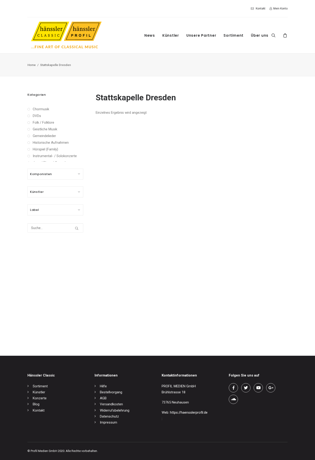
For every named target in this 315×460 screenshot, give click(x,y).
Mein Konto (280, 8)
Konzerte (40, 398)
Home (31, 65)
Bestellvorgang (111, 392)
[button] (276, 35)
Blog (36, 404)
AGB (103, 398)
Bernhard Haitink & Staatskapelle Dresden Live (130, 330)
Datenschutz (109, 416)
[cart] (284, 35)
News (149, 35)
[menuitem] (259, 8)
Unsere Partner (201, 35)
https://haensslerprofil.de (189, 412)
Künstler (170, 35)
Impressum (108, 422)
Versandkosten (111, 404)
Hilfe (103, 386)
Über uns (259, 35)
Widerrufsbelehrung (114, 410)
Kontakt (260, 8)
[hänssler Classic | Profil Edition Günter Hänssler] (66, 35)
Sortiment (233, 35)
